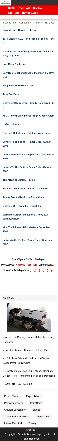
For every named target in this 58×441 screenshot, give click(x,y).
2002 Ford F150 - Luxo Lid (18, 383)
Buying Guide (30, 12)
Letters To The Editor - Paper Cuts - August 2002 (27, 143)
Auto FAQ (24, 8)
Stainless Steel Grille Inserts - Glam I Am (25, 188)
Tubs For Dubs (11, 94)
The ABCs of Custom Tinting (19, 179)
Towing (32, 423)
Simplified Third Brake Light (18, 85)
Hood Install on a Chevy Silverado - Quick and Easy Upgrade (28, 53)
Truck (37, 22)
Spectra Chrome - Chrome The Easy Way (27, 350)
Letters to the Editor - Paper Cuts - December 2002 (28, 242)
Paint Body (48, 22)
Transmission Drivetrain (16, 416)
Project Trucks (11, 396)
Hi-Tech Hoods (11, 124)
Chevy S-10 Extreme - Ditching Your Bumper (28, 133)
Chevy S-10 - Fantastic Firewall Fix (22, 206)
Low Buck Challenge (14, 64)
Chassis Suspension (15, 409)
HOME (11, 8)
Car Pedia (13, 12)
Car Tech (38, 8)
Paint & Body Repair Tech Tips (20, 30)
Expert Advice (33, 396)
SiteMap (30, 429)
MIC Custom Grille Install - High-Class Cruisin (28, 115)
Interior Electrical (13, 423)
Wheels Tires (43, 416)
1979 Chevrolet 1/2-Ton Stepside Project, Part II (28, 40)
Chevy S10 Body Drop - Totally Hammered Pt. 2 (28, 105)
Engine (36, 409)
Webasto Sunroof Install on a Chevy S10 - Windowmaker (26, 216)
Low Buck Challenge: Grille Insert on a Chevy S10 (28, 74)
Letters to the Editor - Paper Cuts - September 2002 (28, 156)
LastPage (32, 264)
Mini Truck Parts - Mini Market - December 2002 (26, 229)
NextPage (20, 264)
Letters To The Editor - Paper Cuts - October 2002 (27, 169)
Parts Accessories (14, 403)
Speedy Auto (9, 22)
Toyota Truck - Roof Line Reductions (23, 197)
